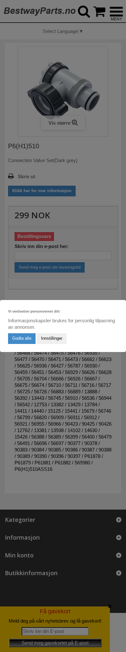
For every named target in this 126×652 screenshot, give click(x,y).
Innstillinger (51, 338)
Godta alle (21, 338)
